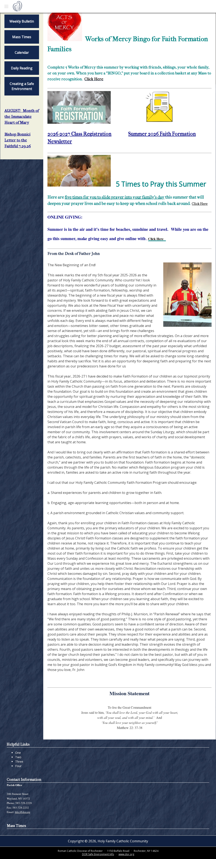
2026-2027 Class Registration (79, 134)
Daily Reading (21, 68)
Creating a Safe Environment (22, 86)
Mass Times (21, 37)
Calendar (22, 52)
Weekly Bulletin (21, 21)
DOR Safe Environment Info (98, 854)
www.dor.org (126, 854)
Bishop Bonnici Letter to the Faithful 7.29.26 (17, 140)
